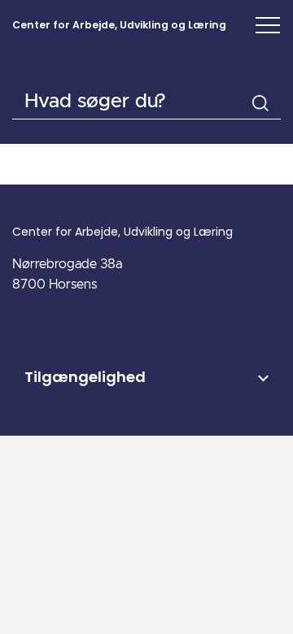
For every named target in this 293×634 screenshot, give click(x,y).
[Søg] (260, 103)
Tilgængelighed (85, 376)
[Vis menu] (268, 25)
